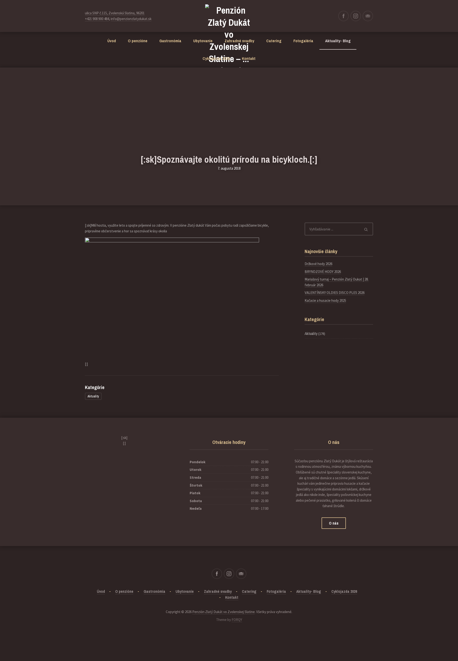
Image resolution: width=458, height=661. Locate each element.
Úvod (111, 40)
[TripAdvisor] (368, 16)
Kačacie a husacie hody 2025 (325, 300)
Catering (273, 40)
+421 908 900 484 (97, 18)
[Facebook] (343, 16)
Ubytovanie (203, 40)
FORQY (237, 619)
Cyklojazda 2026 (216, 58)
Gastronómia (170, 40)
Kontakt (248, 58)
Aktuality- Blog (338, 40)
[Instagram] (355, 16)
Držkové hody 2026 (318, 263)
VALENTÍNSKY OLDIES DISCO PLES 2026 (334, 292)
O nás (333, 523)
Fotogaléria (303, 40)
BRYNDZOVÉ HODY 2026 (323, 271)
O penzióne (137, 40)
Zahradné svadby (239, 40)
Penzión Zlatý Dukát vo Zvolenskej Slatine (223, 611)
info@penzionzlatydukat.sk (131, 18)
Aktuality (93, 396)
